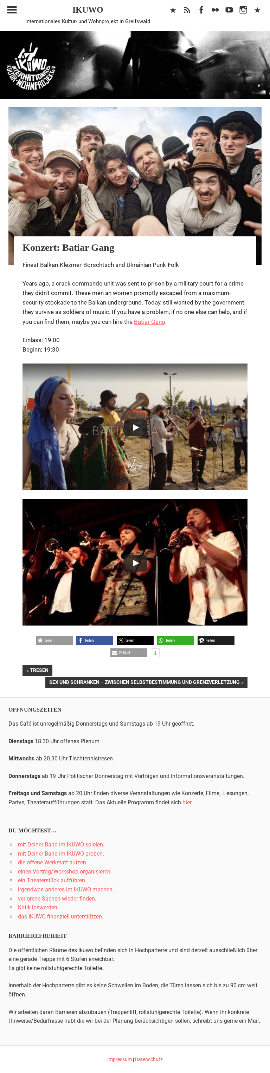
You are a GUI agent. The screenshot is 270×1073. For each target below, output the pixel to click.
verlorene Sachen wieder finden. (57, 898)
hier (187, 802)
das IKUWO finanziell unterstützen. (60, 916)
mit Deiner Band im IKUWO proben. (61, 853)
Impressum (119, 1059)
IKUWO (87, 9)
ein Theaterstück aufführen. (52, 880)
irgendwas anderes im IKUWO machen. (66, 889)
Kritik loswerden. (38, 907)
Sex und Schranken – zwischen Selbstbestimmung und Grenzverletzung (144, 683)
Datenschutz (149, 1059)
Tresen (41, 671)
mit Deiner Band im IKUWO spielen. (61, 844)
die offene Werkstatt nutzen (52, 862)
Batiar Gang (149, 321)
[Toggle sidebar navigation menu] (12, 10)
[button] (54, 640)
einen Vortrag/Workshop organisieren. (65, 871)
